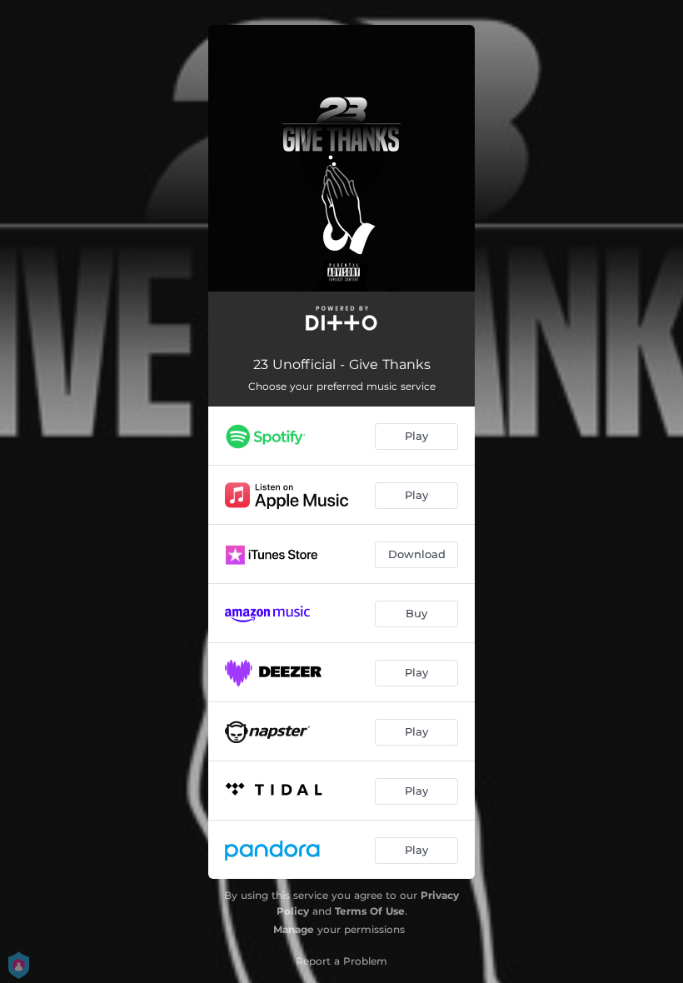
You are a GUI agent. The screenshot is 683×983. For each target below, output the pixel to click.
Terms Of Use (370, 911)
